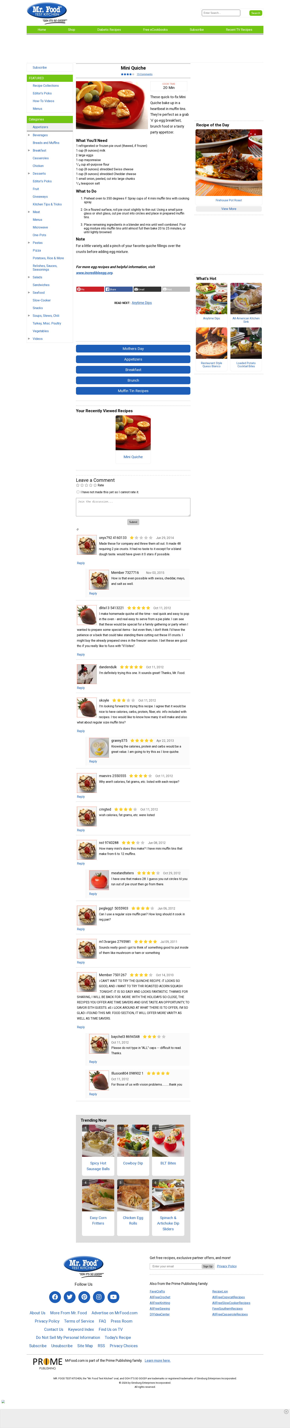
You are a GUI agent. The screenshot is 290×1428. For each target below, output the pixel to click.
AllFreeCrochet (160, 1297)
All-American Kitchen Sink (246, 320)
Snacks (38, 308)
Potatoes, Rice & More (48, 258)
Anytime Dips (142, 303)
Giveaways (40, 197)
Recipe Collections (46, 86)
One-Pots (39, 235)
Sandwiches (41, 285)
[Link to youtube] (113, 1297)
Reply (81, 563)
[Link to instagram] (99, 1297)
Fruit (36, 189)
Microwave (40, 227)
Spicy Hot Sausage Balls (98, 1166)
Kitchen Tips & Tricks (47, 204)
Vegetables (41, 331)
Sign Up (207, 1266)
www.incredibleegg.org (94, 273)
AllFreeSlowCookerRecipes (231, 1303)
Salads (37, 277)
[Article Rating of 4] (128, 74)
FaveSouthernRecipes (227, 1309)
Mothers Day (133, 348)
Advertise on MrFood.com (115, 1313)
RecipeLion (220, 1291)
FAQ (102, 1321)
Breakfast (39, 150)
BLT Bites (168, 1163)
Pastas (38, 243)
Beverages (40, 135)
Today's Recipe (118, 1337)
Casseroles (41, 158)
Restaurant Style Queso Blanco (211, 365)
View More (228, 209)
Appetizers (40, 127)
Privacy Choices (124, 1345)
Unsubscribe (62, 1345)
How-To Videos (43, 101)
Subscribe (40, 67)
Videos (38, 339)
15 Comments (144, 74)
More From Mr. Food (68, 1313)
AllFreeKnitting (160, 1303)
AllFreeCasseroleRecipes (230, 1314)
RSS (101, 1345)
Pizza (37, 250)
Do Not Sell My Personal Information (68, 1337)
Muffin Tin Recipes (133, 391)
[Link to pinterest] (84, 1297)
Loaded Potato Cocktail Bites (246, 365)
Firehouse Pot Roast (229, 200)
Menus (37, 109)
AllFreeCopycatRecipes (228, 1297)
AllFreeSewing (160, 1309)
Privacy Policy (47, 1321)
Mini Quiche (133, 457)
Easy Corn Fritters (98, 1220)
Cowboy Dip (133, 1163)
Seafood (39, 293)
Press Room (121, 1321)
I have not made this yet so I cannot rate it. (110, 492)
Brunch (133, 380)
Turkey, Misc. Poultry (47, 323)
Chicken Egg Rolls (133, 1220)
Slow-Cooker (42, 300)
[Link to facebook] (55, 1297)
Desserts (39, 173)
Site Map (85, 1345)
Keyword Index (81, 1329)
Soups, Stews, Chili (46, 316)
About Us (37, 1313)
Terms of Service (79, 1321)
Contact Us (53, 1329)
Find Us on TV (111, 1329)
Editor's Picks (42, 93)
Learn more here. (158, 1361)
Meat (36, 212)
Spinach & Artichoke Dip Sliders (168, 1223)
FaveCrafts (157, 1291)
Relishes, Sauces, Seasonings (45, 267)
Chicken (38, 166)
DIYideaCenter (160, 1314)
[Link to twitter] (70, 1297)
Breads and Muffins (46, 143)
